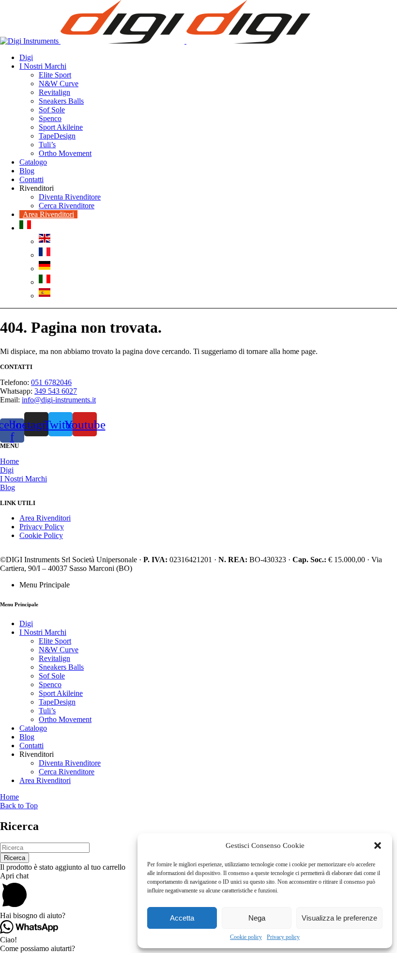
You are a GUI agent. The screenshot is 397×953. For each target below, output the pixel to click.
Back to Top (19, 805)
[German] (44, 268)
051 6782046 (51, 382)
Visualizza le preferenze (339, 918)
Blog (7, 487)
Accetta (182, 918)
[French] (44, 255)
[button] (377, 845)
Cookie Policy (41, 535)
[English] (44, 241)
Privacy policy (283, 937)
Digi (7, 470)
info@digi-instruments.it (59, 400)
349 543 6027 (55, 391)
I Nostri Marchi (23, 479)
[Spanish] (44, 296)
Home (9, 461)
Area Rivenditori (45, 518)
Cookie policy (246, 937)
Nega (256, 918)
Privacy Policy (41, 527)
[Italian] (25, 228)
